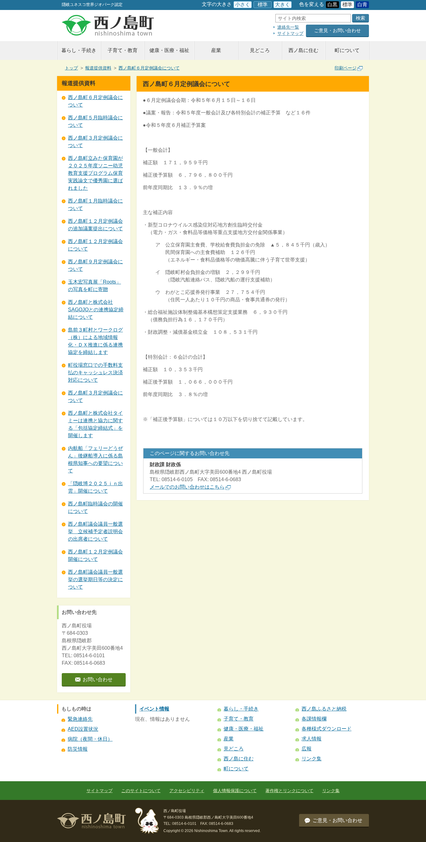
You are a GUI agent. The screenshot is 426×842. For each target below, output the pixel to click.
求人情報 (312, 738)
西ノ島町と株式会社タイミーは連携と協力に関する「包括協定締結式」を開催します (95, 424)
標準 (263, 4)
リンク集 (312, 758)
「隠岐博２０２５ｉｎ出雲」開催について (95, 487)
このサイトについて (141, 790)
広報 (307, 748)
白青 (362, 4)
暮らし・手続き (78, 50)
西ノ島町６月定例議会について (149, 67)
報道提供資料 (98, 67)
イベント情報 (154, 708)
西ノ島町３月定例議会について (95, 141)
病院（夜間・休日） (90, 739)
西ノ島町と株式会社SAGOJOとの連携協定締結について (95, 309)
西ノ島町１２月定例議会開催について (95, 555)
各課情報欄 (314, 718)
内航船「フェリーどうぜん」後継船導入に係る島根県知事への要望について (95, 459)
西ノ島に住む (303, 50)
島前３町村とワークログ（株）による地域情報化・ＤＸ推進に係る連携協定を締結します (95, 341)
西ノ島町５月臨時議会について (95, 121)
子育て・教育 (123, 50)
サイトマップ (290, 33)
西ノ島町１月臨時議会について (95, 204)
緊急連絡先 (80, 719)
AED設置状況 (83, 729)
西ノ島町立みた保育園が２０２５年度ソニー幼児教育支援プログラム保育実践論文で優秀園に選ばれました (95, 173)
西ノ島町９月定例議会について (95, 265)
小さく (242, 4)
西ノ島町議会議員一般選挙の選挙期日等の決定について (95, 579)
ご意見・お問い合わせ (337, 30)
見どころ (260, 50)
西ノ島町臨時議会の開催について (95, 507)
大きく (282, 4)
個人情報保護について (235, 790)
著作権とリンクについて (289, 790)
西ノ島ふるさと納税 (324, 708)
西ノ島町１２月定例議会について (95, 245)
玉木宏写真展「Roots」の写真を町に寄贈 (94, 285)
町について (347, 50)
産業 (216, 50)
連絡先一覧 (288, 27)
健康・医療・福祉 (169, 50)
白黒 (332, 4)
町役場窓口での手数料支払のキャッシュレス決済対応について (95, 372)
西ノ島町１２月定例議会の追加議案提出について (95, 224)
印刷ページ (345, 67)
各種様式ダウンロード (326, 728)
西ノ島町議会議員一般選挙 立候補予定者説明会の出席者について (95, 531)
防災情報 (78, 749)
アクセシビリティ (186, 790)
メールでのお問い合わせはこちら (187, 487)
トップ (71, 67)
